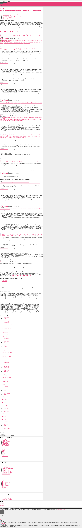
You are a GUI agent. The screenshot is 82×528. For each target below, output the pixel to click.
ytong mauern (2, 434)
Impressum (2, 503)
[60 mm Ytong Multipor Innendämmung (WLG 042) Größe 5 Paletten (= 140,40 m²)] (13, 34)
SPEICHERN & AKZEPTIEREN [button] (4, 527)
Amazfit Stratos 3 (5, 497)
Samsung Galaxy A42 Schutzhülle (7, 498)
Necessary (3, 520)
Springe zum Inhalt (3, 0)
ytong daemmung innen (4, 433)
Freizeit (3, 451)
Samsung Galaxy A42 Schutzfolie (7, 499)
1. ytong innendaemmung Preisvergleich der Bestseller (10, 14)
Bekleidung (4, 448)
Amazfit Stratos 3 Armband (6, 495)
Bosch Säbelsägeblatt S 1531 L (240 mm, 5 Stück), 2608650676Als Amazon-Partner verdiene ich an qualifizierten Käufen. (19, 151)
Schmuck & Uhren (5, 457)
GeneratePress (19, 508)
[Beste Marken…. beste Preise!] (5, 1)
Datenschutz (2, 505)
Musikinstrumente (5, 456)
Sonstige (3, 458)
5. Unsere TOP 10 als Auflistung (7, 17)
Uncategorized (4, 459)
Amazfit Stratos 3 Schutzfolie (6, 496)
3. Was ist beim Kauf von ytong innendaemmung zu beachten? (11, 16)
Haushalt (3, 453)
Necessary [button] (2, 519)
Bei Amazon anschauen (4, 38)
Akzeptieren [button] (59, 509)
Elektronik (3, 450)
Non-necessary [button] (2, 523)
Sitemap (1, 506)
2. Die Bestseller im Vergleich (6, 15)
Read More (63, 509)
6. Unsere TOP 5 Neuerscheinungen (7, 18)
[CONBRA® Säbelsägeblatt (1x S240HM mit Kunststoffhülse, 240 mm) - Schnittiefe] (13, 233)
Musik (3, 455)
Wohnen (3, 460)
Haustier (3, 454)
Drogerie (3, 449)
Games (3, 452)
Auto (3, 446)
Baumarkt (3, 447)
